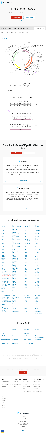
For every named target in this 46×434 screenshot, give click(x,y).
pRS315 (25, 262)
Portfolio (3, 405)
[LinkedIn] (23, 430)
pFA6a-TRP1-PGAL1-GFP (16, 244)
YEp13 (36, 255)
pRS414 (25, 272)
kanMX (2, 227)
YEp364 (37, 277)
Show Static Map (4, 38)
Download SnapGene (29, 17)
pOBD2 (13, 295)
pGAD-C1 (14, 252)
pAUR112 (3, 255)
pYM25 (36, 239)
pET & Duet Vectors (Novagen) (28, 329)
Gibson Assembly (36, 384)
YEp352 (37, 259)
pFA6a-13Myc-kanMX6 (5, 277)
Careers (3, 407)
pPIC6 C (14, 308)
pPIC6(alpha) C (27, 226)
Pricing (15, 382)
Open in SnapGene (16, 17)
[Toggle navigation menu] (44, 3)
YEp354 (37, 264)
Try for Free (23, 372)
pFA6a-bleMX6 (4, 285)
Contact (3, 409)
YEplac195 (37, 295)
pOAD (13, 293)
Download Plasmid (23, 20)
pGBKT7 (14, 280)
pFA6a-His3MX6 (4, 300)
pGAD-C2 (14, 254)
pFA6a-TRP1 (15, 238)
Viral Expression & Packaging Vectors (39, 336)
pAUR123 (3, 256)
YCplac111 (37, 251)
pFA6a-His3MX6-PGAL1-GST (4, 309)
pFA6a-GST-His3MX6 (5, 295)
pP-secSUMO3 (15, 297)
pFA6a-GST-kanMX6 (5, 297)
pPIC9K (25, 230)
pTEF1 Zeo (26, 290)
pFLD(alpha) (15, 251)
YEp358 (37, 272)
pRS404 (25, 267)
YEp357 (37, 269)
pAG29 (2, 246)
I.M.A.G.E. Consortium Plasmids (17, 329)
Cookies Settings (23, 421)
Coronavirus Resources (3, 332)
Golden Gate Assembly (37, 391)
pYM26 (36, 240)
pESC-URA (3, 269)
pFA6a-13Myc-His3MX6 (6, 275)
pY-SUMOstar (27, 297)
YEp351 (36, 258)
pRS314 (25, 259)
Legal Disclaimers (23, 419)
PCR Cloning (35, 388)
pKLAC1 (14, 287)
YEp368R (37, 287)
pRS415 (25, 274)
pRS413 (25, 271)
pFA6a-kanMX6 (15, 225)
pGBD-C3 (14, 274)
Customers (4, 398)
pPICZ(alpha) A (27, 239)
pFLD (13, 249)
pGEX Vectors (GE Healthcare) (28, 332)
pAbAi (2, 239)
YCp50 (36, 246)
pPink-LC (26, 249)
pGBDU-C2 (14, 277)
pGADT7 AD (14, 256)
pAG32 (2, 249)
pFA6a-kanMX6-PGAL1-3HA (15, 228)
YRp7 (36, 308)
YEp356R (37, 268)
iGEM (15, 386)
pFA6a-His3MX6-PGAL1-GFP (4, 306)
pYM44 (36, 243)
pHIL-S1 (14, 284)
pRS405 (25, 268)
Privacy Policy (23, 418)
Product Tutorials (26, 382)
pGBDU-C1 (14, 275)
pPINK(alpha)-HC (28, 251)
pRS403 (25, 265)
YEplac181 (37, 293)
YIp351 (36, 297)
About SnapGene (5, 396)
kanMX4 (2, 233)
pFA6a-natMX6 (15, 236)
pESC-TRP (3, 268)
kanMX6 (2, 236)
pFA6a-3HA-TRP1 (4, 282)
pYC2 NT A (26, 301)
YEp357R (37, 271)
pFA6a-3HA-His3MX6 (5, 280)
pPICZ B (25, 236)
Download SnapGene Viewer (23, 208)
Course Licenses (17, 384)
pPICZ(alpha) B (27, 240)
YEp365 (37, 278)
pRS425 (25, 280)
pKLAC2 (14, 290)
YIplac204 (37, 303)
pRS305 (25, 255)
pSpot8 (25, 287)
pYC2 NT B (26, 303)
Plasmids (7, 32)
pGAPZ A (14, 262)
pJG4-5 (13, 285)
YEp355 (37, 265)
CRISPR (24, 388)
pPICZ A (25, 233)
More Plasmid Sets (25, 28)
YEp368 (37, 285)
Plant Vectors (27, 335)
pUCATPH (26, 293)
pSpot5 (25, 282)
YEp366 (37, 280)
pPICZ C (25, 238)
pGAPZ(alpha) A (15, 267)
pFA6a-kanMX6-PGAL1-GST (15, 234)
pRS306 (25, 256)
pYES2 (25, 311)
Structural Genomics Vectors (28, 344)
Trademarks (23, 426)
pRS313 (25, 258)
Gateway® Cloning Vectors (5, 344)
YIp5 (36, 300)
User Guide (25, 384)
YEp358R (37, 274)
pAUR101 (3, 254)
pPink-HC (26, 246)
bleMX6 (2, 225)
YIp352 (36, 298)
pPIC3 (13, 298)
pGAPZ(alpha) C (15, 269)
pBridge (2, 259)
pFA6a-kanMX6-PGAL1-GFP (15, 231)
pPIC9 (25, 227)
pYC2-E (25, 298)
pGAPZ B (14, 264)
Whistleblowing (23, 428)
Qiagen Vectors (27, 339)
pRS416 (25, 275)
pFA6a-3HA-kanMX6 (5, 281)
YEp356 (37, 267)
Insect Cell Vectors (16, 332)
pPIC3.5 (14, 300)
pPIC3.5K (14, 301)
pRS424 (25, 278)
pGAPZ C (14, 265)
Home (2, 32)
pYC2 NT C (26, 306)
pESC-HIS (3, 265)
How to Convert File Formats (7, 384)
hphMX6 (3, 226)
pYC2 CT (25, 300)
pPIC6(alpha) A (15, 311)
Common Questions (26, 386)
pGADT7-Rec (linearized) (15, 260)
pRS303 (25, 252)
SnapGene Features (5, 381)
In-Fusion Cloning (36, 386)
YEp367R (37, 284)
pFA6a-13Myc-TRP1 (5, 278)
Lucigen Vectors (15, 339)
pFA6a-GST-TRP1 (4, 298)
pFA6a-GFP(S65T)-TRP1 (5, 293)
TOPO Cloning (36, 389)
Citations (3, 400)
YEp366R (37, 281)
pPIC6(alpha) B (27, 225)
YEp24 (36, 256)
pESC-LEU (3, 267)
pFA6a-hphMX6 (4, 311)
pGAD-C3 (14, 255)
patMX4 (2, 252)
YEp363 (37, 275)
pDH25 (2, 262)
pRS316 (25, 264)
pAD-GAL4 (3, 240)
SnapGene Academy (26, 381)
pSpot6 (25, 284)
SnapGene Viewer (5, 382)
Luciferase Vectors (16, 335)
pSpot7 (25, 285)
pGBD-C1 (14, 271)
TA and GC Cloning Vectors (39, 329)
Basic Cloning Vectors (5, 328)
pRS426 (25, 281)
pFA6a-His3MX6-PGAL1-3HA (4, 303)
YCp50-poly (37, 249)
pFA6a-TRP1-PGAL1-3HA (16, 241)
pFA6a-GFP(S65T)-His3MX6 (5, 288)
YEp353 (37, 262)
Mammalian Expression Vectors (16, 344)
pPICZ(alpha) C (27, 243)
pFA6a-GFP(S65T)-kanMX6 (5, 290)
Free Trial (16, 381)
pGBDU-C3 (14, 278)
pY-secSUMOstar (27, 295)
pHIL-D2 (14, 282)
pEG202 (2, 264)
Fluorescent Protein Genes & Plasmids (5, 340)
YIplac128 (37, 301)
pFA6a (2, 272)
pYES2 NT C (37, 233)
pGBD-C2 (14, 272)
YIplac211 (37, 306)
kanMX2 (2, 230)
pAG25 (2, 243)
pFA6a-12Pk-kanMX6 (5, 274)
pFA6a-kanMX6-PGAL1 (17, 226)
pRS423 (25, 277)
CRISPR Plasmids (4, 335)
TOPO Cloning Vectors (40, 332)
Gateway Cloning (36, 382)
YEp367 (37, 282)
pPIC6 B (14, 306)
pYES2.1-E (37, 225)
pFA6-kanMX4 (4, 271)
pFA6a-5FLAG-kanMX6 (5, 284)
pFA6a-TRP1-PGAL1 (16, 239)
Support (3, 402)
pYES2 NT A (37, 227)
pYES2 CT (37, 226)
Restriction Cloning (36, 381)
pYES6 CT (37, 238)
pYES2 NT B (37, 230)
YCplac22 (37, 252)
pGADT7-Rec (15, 258)
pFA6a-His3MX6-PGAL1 (6, 301)
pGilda (13, 281)
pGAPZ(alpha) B (15, 268)
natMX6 (2, 238)
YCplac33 (37, 254)
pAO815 (2, 251)
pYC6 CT (25, 308)
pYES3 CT (37, 236)
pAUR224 (3, 258)
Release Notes (4, 386)
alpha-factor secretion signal (38, 312)
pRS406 (25, 269)
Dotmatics (4, 403)
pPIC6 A (14, 303)
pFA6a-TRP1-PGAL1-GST (16, 247)
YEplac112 (37, 290)
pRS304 (25, 254)
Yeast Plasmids (38, 339)
